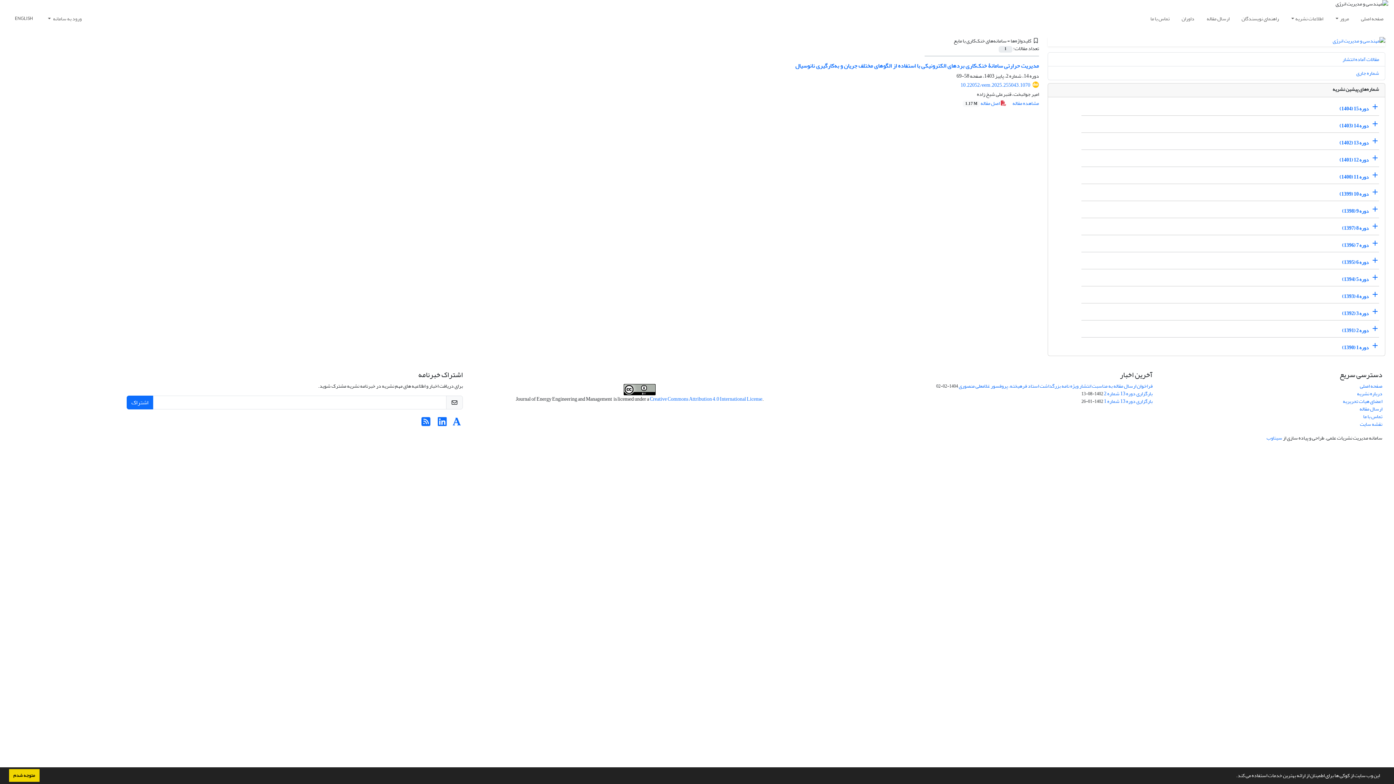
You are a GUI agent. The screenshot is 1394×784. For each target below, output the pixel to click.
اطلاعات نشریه (1309, 19)
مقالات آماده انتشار (1360, 59)
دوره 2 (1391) (1355, 330)
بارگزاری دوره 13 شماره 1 (1128, 401)
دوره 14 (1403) (1354, 126)
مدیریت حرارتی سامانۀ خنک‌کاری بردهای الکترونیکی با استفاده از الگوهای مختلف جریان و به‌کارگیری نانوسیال (917, 65)
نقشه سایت (1371, 424)
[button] (1234, 776)
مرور (1344, 19)
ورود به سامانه (67, 19)
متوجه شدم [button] (24, 775)
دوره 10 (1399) (1354, 194)
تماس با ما (1160, 19)
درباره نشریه (1369, 394)
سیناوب (1274, 438)
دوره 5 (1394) (1355, 279)
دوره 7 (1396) (1355, 245)
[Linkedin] (442, 424)
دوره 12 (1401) (1354, 160)
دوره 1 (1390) (1355, 347)
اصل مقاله (982, 103)
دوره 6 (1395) (1355, 262)
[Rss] (426, 424)
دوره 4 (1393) (1355, 296)
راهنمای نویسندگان (1260, 19)
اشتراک (139, 402)
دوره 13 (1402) (1354, 143)
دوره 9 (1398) (1355, 211)
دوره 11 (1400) (1354, 177)
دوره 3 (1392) (1355, 313)
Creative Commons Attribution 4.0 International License (706, 399)
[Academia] (457, 424)
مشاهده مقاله (1025, 103)
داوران (1188, 19)
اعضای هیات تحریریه (1362, 401)
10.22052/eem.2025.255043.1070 (995, 85)
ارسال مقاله (1218, 19)
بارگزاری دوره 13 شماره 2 (1128, 394)
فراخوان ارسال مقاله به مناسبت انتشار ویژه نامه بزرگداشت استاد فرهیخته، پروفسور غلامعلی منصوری (1056, 386)
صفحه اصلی (1372, 19)
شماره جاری (1367, 73)
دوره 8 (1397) (1355, 228)
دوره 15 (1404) (1354, 109)
